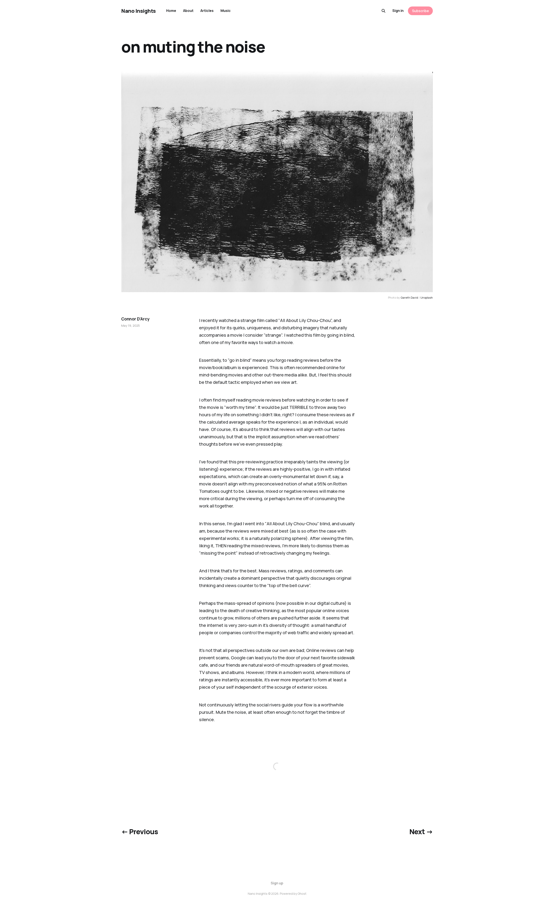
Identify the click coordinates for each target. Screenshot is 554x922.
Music (226, 10)
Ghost (302, 894)
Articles (207, 10)
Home (171, 10)
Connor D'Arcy (135, 319)
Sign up (277, 883)
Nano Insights (138, 10)
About (188, 10)
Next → (421, 831)
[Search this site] (383, 11)
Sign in (398, 10)
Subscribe (420, 10)
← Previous (139, 831)
